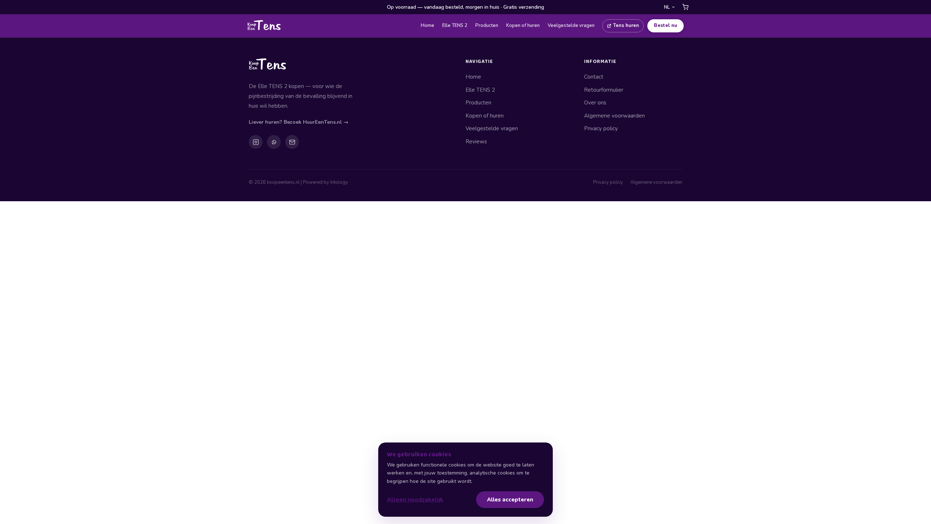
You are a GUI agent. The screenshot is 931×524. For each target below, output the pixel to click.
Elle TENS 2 (454, 25)
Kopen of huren (523, 25)
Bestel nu (665, 25)
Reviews (476, 141)
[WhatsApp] (274, 142)
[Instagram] (256, 142)
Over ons (595, 102)
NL (667, 7)
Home (427, 25)
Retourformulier (603, 90)
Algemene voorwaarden (614, 115)
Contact (593, 76)
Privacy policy (601, 128)
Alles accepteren (510, 499)
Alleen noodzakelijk (415, 500)
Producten (486, 25)
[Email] (292, 142)
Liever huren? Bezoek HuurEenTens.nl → (298, 122)
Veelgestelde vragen (571, 25)
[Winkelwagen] (685, 7)
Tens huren (626, 25)
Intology (339, 182)
